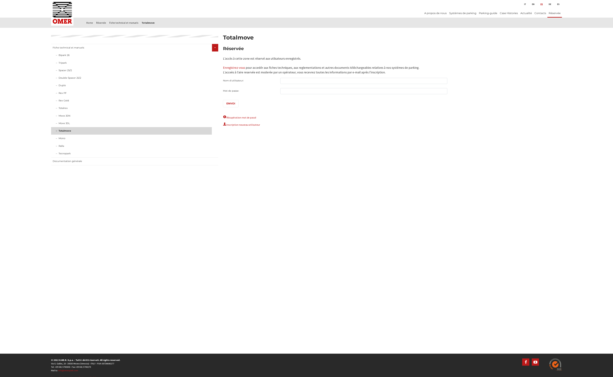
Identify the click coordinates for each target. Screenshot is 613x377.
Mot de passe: (231, 90)
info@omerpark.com (68, 370)
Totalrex (63, 108)
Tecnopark (65, 153)
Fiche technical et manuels (68, 47)
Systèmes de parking (462, 13)
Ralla (61, 146)
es (558, 4)
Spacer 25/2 (65, 70)
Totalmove (65, 130)
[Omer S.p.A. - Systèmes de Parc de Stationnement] (62, 13)
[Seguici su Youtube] (535, 362)
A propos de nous (435, 13)
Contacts (540, 13)
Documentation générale (67, 161)
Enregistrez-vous (234, 68)
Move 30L (64, 123)
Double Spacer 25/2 (70, 77)
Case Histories (509, 13)
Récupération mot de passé (241, 117)
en (533, 4)
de (550, 4)
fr (541, 4)
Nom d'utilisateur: (233, 80)
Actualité (526, 13)
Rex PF (63, 93)
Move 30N (64, 115)
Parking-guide (488, 13)
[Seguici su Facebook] (525, 362)
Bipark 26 (64, 55)
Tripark (63, 62)
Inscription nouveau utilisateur (243, 124)
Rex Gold (64, 100)
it (525, 4)
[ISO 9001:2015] (555, 364)
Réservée (555, 13)
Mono (62, 138)
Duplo (62, 85)
